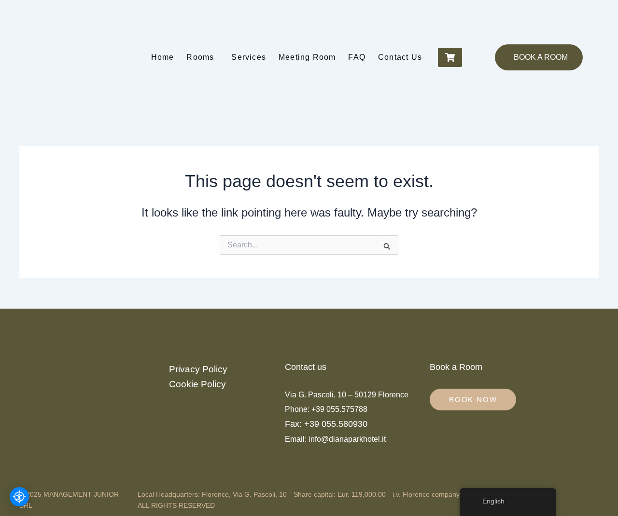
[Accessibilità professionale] (19, 496)
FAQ (356, 57)
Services (248, 57)
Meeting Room (307, 57)
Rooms (200, 57)
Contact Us (400, 57)
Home (162, 57)
